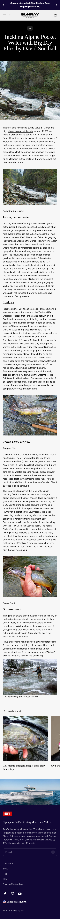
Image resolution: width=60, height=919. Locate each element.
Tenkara (42, 308)
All (30, 28)
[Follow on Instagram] (12, 894)
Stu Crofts (10, 504)
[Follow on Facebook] (5, 894)
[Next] (56, 4)
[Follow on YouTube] (20, 894)
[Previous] (3, 4)
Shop (5, 868)
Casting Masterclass (13, 884)
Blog (5, 879)
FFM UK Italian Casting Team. (26, 525)
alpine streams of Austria (20, 131)
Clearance (8, 863)
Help (5, 873)
